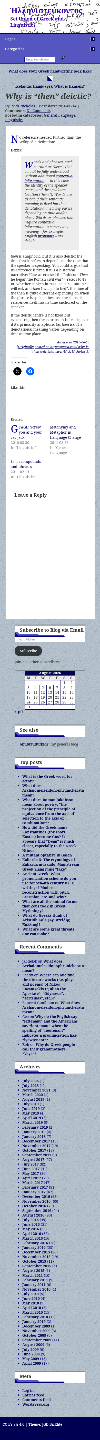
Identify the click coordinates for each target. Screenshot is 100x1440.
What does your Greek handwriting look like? (50, 71)
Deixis (16, 150)
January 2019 (34, 1131)
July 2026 (30, 1080)
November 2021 (36, 1090)
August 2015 (33, 1270)
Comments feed (36, 1399)
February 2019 (35, 1127)
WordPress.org (35, 1404)
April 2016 (31, 1233)
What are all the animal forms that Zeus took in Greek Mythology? (49, 906)
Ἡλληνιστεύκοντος (46, 10)
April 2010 (31, 1307)
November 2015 (36, 1256)
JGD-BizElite (52, 1424)
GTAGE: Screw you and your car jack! (26, 432)
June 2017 (31, 1168)
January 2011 (34, 1284)
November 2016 (36, 1201)
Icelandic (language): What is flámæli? (50, 86)
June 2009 (31, 1354)
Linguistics (14, 119)
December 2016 (36, 1196)
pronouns (46, 235)
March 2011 (32, 1275)
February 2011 (35, 1280)
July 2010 (30, 1293)
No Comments (39, 110)
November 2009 (36, 1330)
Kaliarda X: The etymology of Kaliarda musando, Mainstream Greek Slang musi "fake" (50, 864)
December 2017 (36, 1141)
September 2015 (36, 1265)
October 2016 (34, 1205)
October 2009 (34, 1335)
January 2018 (34, 1136)
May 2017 (30, 1173)
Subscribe (28, 650)
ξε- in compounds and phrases (26, 464)
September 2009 (36, 1339)
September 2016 (36, 1210)
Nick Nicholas (23, 106)
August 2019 (33, 1099)
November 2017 (36, 1145)
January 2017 (34, 1191)
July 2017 (30, 1164)
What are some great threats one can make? (48, 931)
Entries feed (33, 1395)
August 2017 (33, 1159)
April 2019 (31, 1117)
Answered (73, 342)
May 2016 (30, 1229)
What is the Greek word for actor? (47, 778)
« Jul (19, 711)
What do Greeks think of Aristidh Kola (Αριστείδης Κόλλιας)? (46, 920)
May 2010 (30, 1303)
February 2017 (35, 1187)
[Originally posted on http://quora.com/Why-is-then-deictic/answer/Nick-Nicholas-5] (53, 349)
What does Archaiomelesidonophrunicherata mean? (53, 790)
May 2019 (30, 1113)
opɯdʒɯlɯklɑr (34, 744)
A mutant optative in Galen (47, 855)
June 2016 (31, 1224)
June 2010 (31, 1298)
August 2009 (33, 1344)
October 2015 (34, 1261)
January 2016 (34, 1247)
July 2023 (30, 1085)
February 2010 (35, 1316)
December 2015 (36, 1252)
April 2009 (31, 1363)
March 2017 (32, 1182)
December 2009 (36, 1326)
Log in (28, 1390)
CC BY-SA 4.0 (13, 1424)
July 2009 (30, 1349)
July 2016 (30, 1219)
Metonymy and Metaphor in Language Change (65, 432)
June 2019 (31, 1108)
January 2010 (34, 1321)
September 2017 (36, 1154)
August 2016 (33, 1215)
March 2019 (32, 1122)
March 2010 (32, 1312)
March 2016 (32, 1238)
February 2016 (35, 1242)
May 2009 (30, 1358)
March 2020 (32, 1094)
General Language (59, 115)
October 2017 (34, 1150)
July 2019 (30, 1103)
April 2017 (31, 1178)
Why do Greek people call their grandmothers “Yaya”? (48, 1049)
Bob (25, 1044)
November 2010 (36, 1289)
